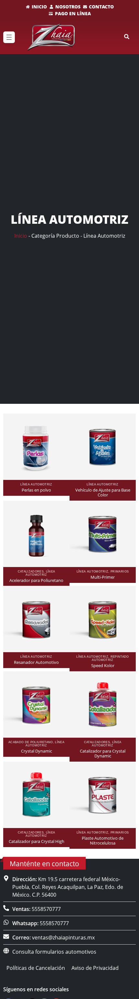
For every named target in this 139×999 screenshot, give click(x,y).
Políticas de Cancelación (35, 967)
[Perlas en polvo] (36, 447)
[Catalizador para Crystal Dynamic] (103, 704)
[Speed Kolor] (103, 619)
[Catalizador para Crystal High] (36, 795)
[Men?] (9, 37)
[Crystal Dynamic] (36, 704)
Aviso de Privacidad (95, 967)
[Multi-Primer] (103, 534)
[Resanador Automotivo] (36, 619)
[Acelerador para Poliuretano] (36, 534)
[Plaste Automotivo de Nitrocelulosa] (103, 795)
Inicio (20, 235)
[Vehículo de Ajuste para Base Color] (103, 447)
